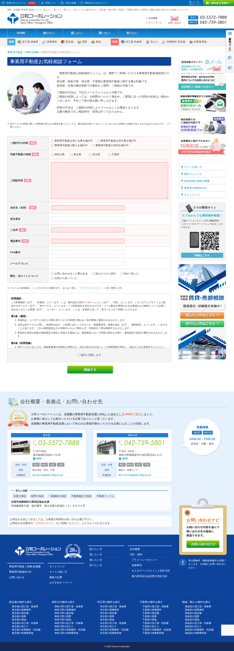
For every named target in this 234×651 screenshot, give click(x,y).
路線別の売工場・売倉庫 (198, 623)
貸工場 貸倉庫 (30, 41)
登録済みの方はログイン (96, 3)
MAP (39, 458)
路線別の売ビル (193, 626)
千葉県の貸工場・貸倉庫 (155, 606)
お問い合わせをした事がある (71, 273)
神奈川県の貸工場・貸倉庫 (68, 606)
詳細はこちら (202, 255)
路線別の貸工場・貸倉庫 (198, 606)
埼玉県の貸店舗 (108, 613)
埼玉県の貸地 (107, 619)
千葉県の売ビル (150, 626)
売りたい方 (95, 565)
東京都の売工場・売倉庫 (25, 623)
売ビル (154, 41)
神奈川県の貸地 (62, 619)
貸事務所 (52, 41)
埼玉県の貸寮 (107, 616)
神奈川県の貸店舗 (63, 613)
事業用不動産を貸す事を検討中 (118, 140)
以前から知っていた (66, 278)
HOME (21, 33)
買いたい (104, 33)
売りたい (132, 33)
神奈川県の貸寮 (62, 616)
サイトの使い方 (193, 167)
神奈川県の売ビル (63, 626)
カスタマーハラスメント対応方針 (151, 570)
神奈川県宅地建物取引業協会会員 (134, 475)
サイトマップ (155, 22)
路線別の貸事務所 (194, 609)
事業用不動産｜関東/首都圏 (23, 52)
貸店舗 (69, 41)
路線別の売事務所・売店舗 (199, 629)
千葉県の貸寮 (149, 616)
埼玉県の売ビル (108, 626)
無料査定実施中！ (221, 2)
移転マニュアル (193, 174)
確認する (90, 369)
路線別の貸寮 (192, 616)
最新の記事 (55, 577)
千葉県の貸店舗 (150, 613)
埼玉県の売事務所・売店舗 (114, 629)
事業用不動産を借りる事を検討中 (73, 140)
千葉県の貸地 (149, 619)
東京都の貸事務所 (21, 609)
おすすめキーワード (60, 582)
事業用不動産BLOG (195, 187)
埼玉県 (96, 154)
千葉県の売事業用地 (153, 633)
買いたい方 (95, 559)
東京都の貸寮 (19, 616)
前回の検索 (70, 3)
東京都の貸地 (19, 619)
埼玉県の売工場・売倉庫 (113, 623)
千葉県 (115, 154)
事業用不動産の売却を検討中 (112, 145)
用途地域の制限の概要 (197, 180)
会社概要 (153, 18)
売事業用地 (200, 41)
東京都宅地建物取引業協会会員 (47, 475)
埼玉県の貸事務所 (109, 609)
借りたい (49, 33)
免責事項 (137, 565)
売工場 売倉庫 (134, 41)
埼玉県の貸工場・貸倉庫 (113, 606)
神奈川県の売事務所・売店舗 (69, 629)
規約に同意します (91, 354)
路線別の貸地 (192, 619)
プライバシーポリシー (91, 288)
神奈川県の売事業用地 (66, 633)
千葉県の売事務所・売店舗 (156, 629)
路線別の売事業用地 (195, 633)
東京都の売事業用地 (22, 633)
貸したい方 (95, 554)
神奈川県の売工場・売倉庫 (68, 623)
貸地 (98, 41)
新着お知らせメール (20, 3)
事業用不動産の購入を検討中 (71, 145)
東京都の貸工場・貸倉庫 (25, 606)
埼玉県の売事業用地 (110, 633)
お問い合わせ (16, 577)
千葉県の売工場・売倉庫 (155, 623)
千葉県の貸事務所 (151, 609)
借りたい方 (95, 549)
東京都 (77, 154)
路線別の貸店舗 (193, 613)
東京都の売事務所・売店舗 (26, 629)
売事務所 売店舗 (176, 41)
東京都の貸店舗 (20, 613)
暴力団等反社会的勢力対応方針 (149, 576)
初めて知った (131, 273)
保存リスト (50, 3)
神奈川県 (59, 154)
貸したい (77, 33)
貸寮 (84, 41)
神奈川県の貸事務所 (65, 609)
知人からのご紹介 (105, 273)
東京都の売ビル (20, 626)
